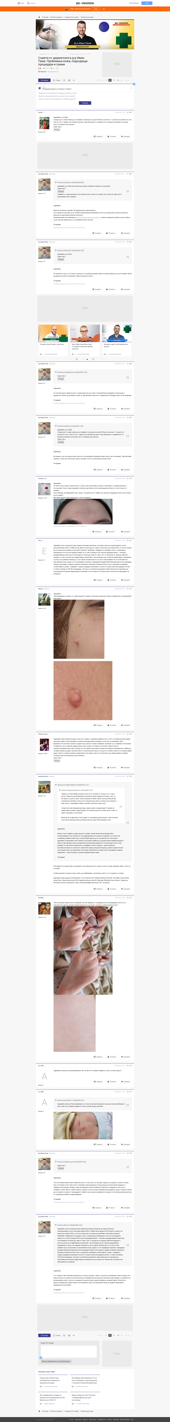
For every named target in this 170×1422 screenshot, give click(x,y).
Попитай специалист (56, 1411)
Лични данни (92, 1419)
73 (114, 80)
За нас (71, 1419)
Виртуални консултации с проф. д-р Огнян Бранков (53, 345)
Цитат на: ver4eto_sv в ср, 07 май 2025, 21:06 (72, 1161)
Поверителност (102, 1419)
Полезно (113, 136)
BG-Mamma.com (49, 1419)
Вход (147, 3)
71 (106, 80)
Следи (58, 80)
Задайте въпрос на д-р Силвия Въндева (83, 345)
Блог (132, 1419)
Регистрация (134, 3)
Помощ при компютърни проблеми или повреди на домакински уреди (50, 1380)
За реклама (78, 1419)
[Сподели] (69, 80)
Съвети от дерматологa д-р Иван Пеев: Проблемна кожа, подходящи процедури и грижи (62, 61)
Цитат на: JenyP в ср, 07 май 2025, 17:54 (70, 426)
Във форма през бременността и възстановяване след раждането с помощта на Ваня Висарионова (84, 1380)
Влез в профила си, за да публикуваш (56, 1361)
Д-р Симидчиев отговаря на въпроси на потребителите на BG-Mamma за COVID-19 (52, 1397)
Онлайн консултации (52, 354)
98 (118, 80)
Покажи (85, 103)
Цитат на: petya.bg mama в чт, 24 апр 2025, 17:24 (77, 790)
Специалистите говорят (72, 1411)
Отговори (44, 80)
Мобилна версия (125, 1419)
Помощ (110, 1419)
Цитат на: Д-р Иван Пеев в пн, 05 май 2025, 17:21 (73, 785)
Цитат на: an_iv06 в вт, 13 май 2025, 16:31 (71, 1100)
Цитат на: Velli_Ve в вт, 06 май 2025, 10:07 (71, 250)
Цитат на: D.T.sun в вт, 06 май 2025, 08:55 (71, 182)
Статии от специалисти (114, 354)
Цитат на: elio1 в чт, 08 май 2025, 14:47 (70, 1225)
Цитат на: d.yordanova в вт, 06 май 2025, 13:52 (72, 372)
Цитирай (127, 136)
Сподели (99, 136)
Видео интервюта (49, 1403)
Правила (85, 1419)
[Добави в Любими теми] (64, 80)
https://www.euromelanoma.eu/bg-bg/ (88, 217)
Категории (45, 1411)
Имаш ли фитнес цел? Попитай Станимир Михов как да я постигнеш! (83, 1397)
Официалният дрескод (112, 344)
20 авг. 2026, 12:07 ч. (86, 54)
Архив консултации (82, 1386)
